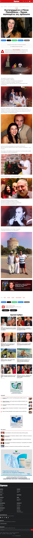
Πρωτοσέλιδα (2, 503)
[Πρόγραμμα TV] (25, 1)
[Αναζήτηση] (32, 1)
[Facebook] (0, 517)
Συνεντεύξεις (19, 505)
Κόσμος (1, 492)
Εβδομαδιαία (19, 499)
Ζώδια (18, 497)
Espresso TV (19, 503)
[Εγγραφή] (32, 530)
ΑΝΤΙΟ (5, 297)
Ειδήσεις (1, 489)
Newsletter (1, 510)
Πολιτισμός (19, 494)
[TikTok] (8, 517)
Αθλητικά (1, 504)
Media (18, 492)
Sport (1, 494)
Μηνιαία (18, 500)
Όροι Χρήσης (19, 511)
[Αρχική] (4, 485)
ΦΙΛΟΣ (24, 297)
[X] (4, 517)
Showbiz (18, 489)
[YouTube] (6, 517)
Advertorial (1, 509)
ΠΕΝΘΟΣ (13, 297)
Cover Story (2, 493)
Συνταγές (1, 500)
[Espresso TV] (28, 1)
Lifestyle (2, 497)
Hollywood (18, 491)
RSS (0, 511)
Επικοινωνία (19, 510)
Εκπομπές (18, 504)
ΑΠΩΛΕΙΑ (8, 297)
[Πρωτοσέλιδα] (23, 1)
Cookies (14, 533)
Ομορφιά (1, 498)
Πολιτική (1, 491)
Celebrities (18, 490)
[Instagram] (2, 517)
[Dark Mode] (30, 1)
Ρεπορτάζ (1, 490)
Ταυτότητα (18, 509)
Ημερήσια (18, 498)
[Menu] (1, 1)
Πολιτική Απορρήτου (9, 533)
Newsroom (16, 16)
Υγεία (1, 499)
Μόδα (1, 501)
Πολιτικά (1, 506)
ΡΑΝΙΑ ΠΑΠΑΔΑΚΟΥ (18, 297)
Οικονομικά (2, 505)
